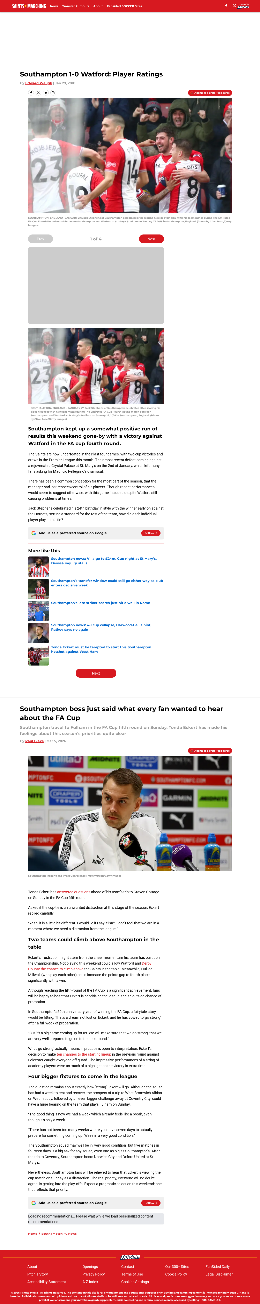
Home (32, 1234)
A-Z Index (90, 1282)
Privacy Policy (93, 1274)
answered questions (73, 892)
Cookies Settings (135, 1282)
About (98, 6)
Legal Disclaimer (219, 1274)
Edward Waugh (38, 83)
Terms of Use (132, 1274)
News (54, 6)
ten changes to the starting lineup (84, 1054)
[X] (234, 5)
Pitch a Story (37, 1274)
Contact (127, 1266)
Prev (40, 239)
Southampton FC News (59, 1234)
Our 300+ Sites (177, 1266)
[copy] (53, 93)
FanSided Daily (218, 1266)
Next (151, 239)
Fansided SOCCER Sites (124, 6)
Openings (90, 1266)
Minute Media (29, 1292)
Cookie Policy (176, 1274)
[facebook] (226, 5)
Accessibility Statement (46, 1282)
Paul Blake (34, 741)
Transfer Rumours (75, 6)
